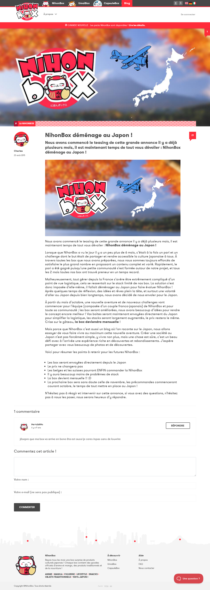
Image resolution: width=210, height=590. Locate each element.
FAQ (141, 564)
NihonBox (58, 3)
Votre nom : (21, 479)
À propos (48, 14)
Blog (127, 3)
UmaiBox (84, 3)
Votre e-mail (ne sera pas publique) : (38, 492)
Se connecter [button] (188, 14)
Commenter (27, 507)
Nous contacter (146, 568)
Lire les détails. (137, 25)
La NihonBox (26, 123)
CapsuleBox (111, 3)
